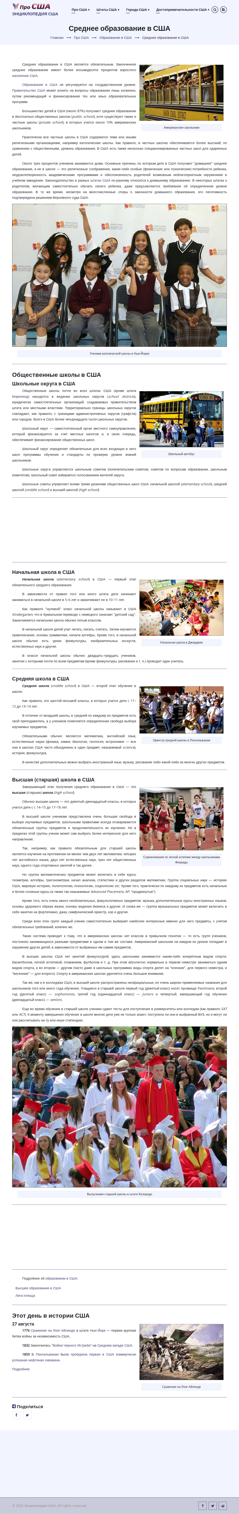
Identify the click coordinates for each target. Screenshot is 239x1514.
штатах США (100, 180)
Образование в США (115, 37)
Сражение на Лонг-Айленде (53, 1330)
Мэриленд (20, 396)
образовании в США (61, 1278)
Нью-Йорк (97, 1330)
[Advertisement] (119, 530)
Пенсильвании (47, 1354)
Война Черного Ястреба (71, 1345)
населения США (25, 75)
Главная (56, 37)
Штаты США (108, 10)
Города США (138, 10)
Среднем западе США (114, 1345)
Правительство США (28, 90)
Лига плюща (25, 1295)
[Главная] (31, 6)
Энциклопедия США (35, 14)
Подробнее (21, 1369)
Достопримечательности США (182, 10)
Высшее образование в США (38, 1288)
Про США (81, 10)
